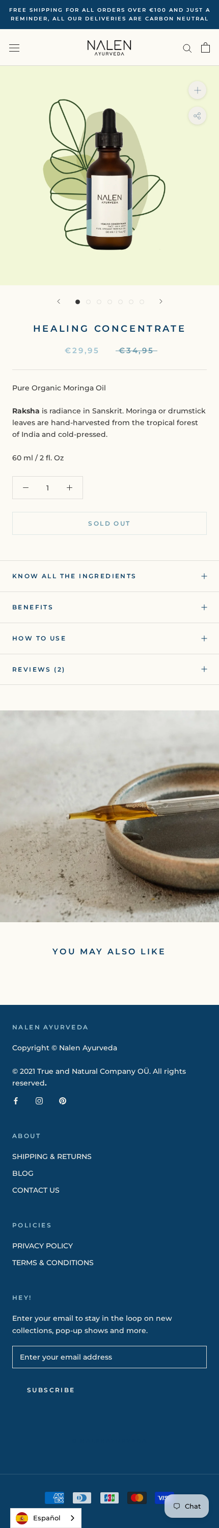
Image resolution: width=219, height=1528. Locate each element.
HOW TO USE (39, 638)
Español (47, 1518)
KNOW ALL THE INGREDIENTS (74, 576)
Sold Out (109, 523)
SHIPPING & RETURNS (52, 1156)
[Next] (160, 301)
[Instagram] (39, 1100)
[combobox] (45, 1518)
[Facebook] (15, 1100)
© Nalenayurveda (109, 1440)
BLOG (23, 1173)
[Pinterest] (62, 1100)
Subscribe (51, 1390)
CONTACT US (36, 1190)
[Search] (187, 47)
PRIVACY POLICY (42, 1245)
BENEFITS (32, 607)
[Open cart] (205, 47)
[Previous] (58, 301)
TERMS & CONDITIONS (53, 1262)
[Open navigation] (14, 47)
